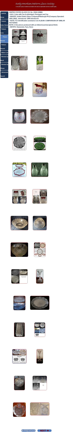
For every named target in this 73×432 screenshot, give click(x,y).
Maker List (4, 52)
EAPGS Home (3, 15)
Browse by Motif (4, 58)
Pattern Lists (3, 31)
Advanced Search (4, 74)
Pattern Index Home (4, 23)
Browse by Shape (4, 66)
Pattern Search (3, 46)
